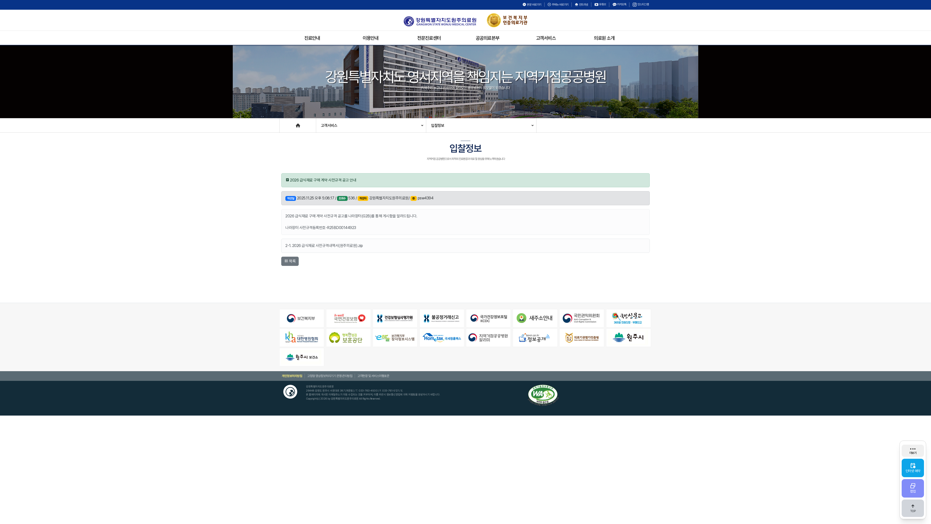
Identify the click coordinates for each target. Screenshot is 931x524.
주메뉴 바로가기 (560, 4)
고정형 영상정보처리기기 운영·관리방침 (329, 376)
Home (284, 123)
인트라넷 (583, 4)
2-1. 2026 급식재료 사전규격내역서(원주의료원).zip (324, 245)
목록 (292, 261)
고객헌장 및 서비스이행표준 (373, 376)
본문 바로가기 (533, 4)
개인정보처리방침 (292, 376)
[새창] (302, 318)
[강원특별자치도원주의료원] (439, 21)
